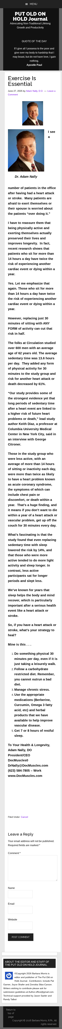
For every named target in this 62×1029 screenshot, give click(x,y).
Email (11, 903)
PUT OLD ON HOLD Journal (30, 16)
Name (11, 888)
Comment (14, 853)
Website (12, 919)
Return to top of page (11, 1013)
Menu (33, 4)
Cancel (24, 817)
